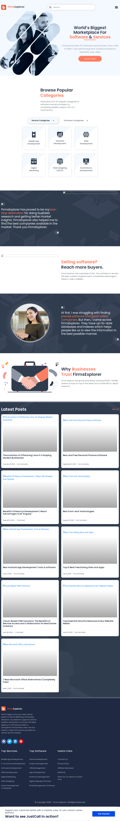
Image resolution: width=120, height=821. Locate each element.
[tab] (42, 120)
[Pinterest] (21, 741)
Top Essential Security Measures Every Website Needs (88, 622)
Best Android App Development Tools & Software (29, 567)
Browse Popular (56, 92)
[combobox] (71, 7)
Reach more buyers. (82, 264)
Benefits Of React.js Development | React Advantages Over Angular (25, 512)
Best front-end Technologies (78, 511)
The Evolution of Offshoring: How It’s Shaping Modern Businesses (27, 456)
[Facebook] (3, 741)
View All (115, 409)
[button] (116, 7)
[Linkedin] (15, 741)
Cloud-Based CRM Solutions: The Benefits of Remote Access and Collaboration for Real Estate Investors (29, 623)
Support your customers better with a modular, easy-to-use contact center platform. (43, 811)
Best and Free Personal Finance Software (85, 455)
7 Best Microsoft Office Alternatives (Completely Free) (29, 681)
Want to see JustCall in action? (31, 816)
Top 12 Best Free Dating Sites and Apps (83, 567)
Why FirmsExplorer (81, 371)
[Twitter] (9, 741)
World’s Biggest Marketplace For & (90, 32)
